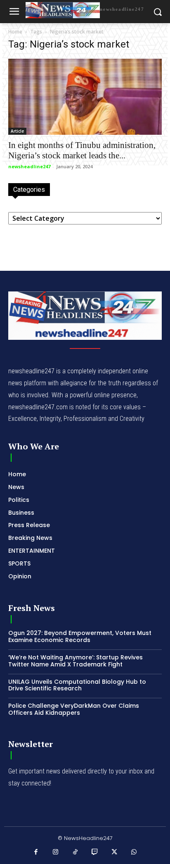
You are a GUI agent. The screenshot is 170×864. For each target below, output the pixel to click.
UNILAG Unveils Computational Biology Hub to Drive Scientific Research (77, 685)
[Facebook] (36, 852)
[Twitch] (95, 852)
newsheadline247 (29, 166)
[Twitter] (115, 852)
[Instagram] (56, 852)
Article (17, 131)
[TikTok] (75, 852)
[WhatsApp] (134, 852)
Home (15, 31)
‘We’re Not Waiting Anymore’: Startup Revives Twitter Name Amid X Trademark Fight (75, 660)
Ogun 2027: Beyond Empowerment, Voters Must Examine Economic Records (79, 636)
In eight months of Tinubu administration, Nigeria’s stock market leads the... (82, 150)
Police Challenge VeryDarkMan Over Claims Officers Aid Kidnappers (73, 709)
